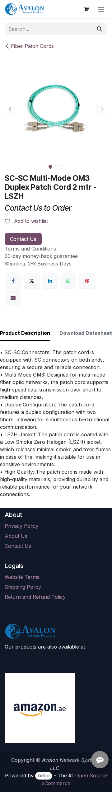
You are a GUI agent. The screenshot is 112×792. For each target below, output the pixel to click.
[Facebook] (13, 280)
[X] (31, 280)
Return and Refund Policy (35, 597)
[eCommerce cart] (86, 9)
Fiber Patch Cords (32, 46)
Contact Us (23, 239)
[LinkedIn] (50, 280)
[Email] (13, 297)
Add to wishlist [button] (30, 221)
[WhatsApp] (68, 280)
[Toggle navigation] (101, 9)
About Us (16, 536)
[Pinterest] (87, 280)
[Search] (99, 29)
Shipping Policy (23, 587)
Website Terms (22, 577)
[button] (10, 109)
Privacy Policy (21, 526)
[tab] (25, 333)
